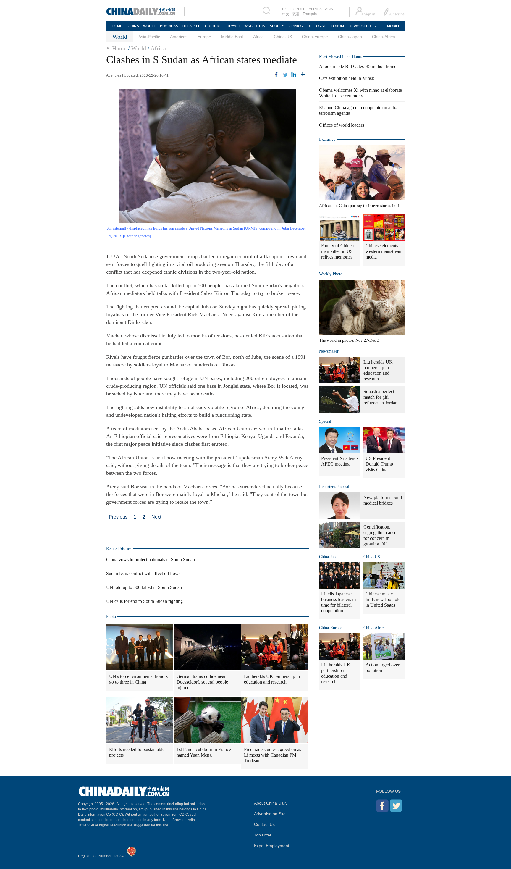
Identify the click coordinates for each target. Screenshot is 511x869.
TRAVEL (234, 26)
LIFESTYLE (191, 26)
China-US (283, 36)
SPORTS (277, 26)
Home (119, 48)
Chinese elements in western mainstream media (384, 251)
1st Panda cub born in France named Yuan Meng (204, 752)
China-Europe (315, 36)
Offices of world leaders (341, 124)
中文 (285, 14)
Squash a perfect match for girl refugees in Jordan (380, 397)
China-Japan (350, 36)
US (284, 9)
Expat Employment (271, 845)
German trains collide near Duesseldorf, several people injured (202, 682)
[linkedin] (294, 74)
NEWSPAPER (360, 26)
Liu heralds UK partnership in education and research (272, 679)
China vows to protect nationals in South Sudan (150, 559)
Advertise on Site (270, 813)
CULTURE (213, 26)
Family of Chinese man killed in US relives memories (338, 251)
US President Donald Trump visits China (379, 464)
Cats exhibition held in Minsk (346, 78)
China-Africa (383, 36)
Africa (258, 36)
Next (156, 516)
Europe (204, 36)
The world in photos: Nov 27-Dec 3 (349, 340)
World (138, 48)
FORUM (337, 26)
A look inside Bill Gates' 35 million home (357, 66)
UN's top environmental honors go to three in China (138, 679)
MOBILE (393, 26)
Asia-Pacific (149, 36)
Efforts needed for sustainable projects (136, 752)
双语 (296, 14)
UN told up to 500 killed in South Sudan (144, 587)
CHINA (133, 26)
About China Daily (270, 803)
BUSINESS (169, 26)
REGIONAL (317, 26)
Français (310, 14)
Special (325, 421)
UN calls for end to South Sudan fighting (144, 601)
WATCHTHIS (254, 26)
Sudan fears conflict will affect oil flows (143, 573)
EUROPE (297, 9)
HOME (117, 26)
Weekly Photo (330, 274)
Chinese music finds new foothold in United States (383, 599)
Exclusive (327, 139)
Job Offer (262, 835)
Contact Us (264, 824)
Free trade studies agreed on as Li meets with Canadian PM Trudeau (272, 755)
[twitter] (285, 74)
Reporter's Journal (334, 486)
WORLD (149, 26)
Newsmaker (329, 351)
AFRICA (315, 9)
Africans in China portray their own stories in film (361, 205)
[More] (303, 74)
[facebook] (276, 74)
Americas (178, 36)
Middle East (232, 36)
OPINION (296, 26)
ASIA (329, 9)
